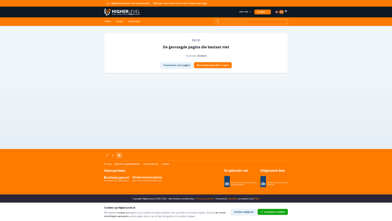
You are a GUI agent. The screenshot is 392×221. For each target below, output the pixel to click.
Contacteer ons (150, 164)
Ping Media (232, 198)
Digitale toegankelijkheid (127, 164)
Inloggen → (262, 11)
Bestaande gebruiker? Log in (213, 65)
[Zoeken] (218, 21)
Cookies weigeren (244, 211)
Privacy (107, 164)
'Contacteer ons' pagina (176, 65)
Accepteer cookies (274, 211)
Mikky (257, 198)
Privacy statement (205, 198)
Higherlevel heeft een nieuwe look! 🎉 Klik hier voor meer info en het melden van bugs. (159, 3)
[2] (281, 12)
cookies (121, 212)
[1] (276, 12)
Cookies (165, 164)
